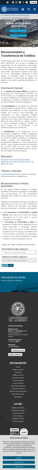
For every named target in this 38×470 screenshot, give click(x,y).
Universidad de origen (15, 249)
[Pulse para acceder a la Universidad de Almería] (18, 311)
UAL (2, 15)
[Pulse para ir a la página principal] (10, 9)
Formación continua (18, 378)
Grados (18, 367)
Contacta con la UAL (18, 350)
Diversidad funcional (18, 394)
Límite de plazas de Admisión (11, 280)
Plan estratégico (18, 416)
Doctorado (18, 372)
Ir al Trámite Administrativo (10, 174)
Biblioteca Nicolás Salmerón (18, 391)
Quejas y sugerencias (15, 354)
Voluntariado (18, 397)
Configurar (19, 458)
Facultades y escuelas (18, 410)
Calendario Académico (18, 30)
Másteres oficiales (18, 370)
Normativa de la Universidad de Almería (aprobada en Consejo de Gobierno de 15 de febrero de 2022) (17, 161)
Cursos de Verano (18, 383)
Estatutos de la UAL (18, 418)
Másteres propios (18, 375)
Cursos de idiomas (18, 380)
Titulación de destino (14, 257)
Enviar (4, 265)
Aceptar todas (19, 467)
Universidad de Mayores (18, 386)
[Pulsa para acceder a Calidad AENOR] (19, 432)
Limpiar (10, 265)
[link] (33, 2)
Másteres (7, 15)
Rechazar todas (19, 462)
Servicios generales (18, 413)
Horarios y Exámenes (18, 35)
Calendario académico (18, 389)
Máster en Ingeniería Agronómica (20, 15)
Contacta (33, 2)
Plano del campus (18, 421)
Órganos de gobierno (18, 408)
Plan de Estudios (6, 18)
